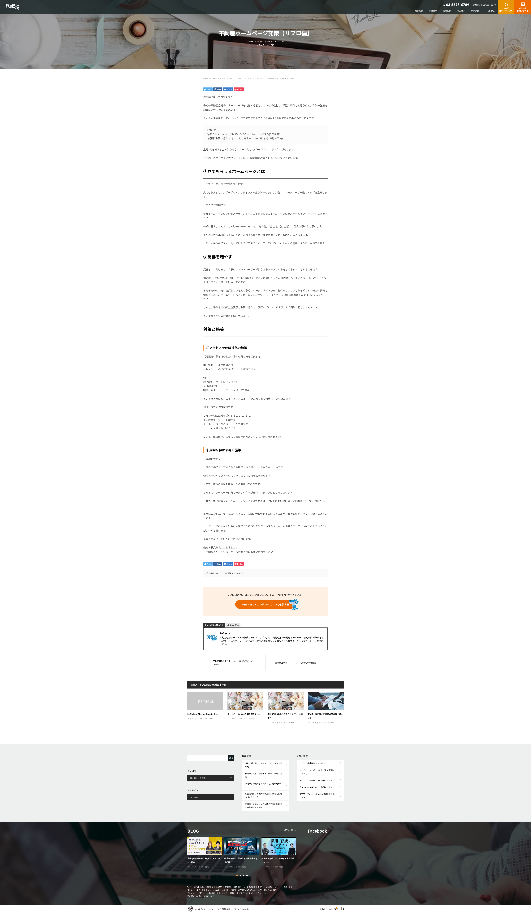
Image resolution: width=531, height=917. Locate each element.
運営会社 (233, 893)
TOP (189, 887)
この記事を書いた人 (215, 625)
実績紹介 (447, 11)
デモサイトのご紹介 (265, 887)
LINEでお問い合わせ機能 (267, 890)
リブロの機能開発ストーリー (312, 763)
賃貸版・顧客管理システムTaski (243, 890)
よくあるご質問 (249, 887)
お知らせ (225, 890)
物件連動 (475, 11)
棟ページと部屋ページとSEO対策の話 (316, 780)
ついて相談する (265, 604)
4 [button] (247, 876)
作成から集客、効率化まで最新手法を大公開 (263, 775)
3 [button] (244, 876)
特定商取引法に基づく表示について (200, 896)
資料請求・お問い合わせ (218, 893)
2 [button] (240, 876)
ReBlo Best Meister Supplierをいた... (204, 714)
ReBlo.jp (218, 573)
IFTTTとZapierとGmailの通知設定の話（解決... (317, 796)
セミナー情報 (200, 890)
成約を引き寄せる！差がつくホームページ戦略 (263, 765)
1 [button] (237, 876)
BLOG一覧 (288, 830)
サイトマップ (263, 893)
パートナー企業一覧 (282, 887)
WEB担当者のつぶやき (207, 867)
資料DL (190, 890)
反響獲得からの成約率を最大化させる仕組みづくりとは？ (263, 795)
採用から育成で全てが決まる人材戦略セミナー (263, 785)
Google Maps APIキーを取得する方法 (316, 787)
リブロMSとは (198, 887)
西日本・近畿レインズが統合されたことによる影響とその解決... (263, 806)
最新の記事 (234, 625)
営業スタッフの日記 (265, 45)
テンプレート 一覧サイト (196, 893)
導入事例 (461, 11)
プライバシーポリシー (247, 893)
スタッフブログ (213, 890)
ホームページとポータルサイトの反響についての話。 (318, 772)
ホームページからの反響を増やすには (243, 714)
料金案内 (433, 11)
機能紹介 (419, 11)
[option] (243, 852)
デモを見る (490, 11)
